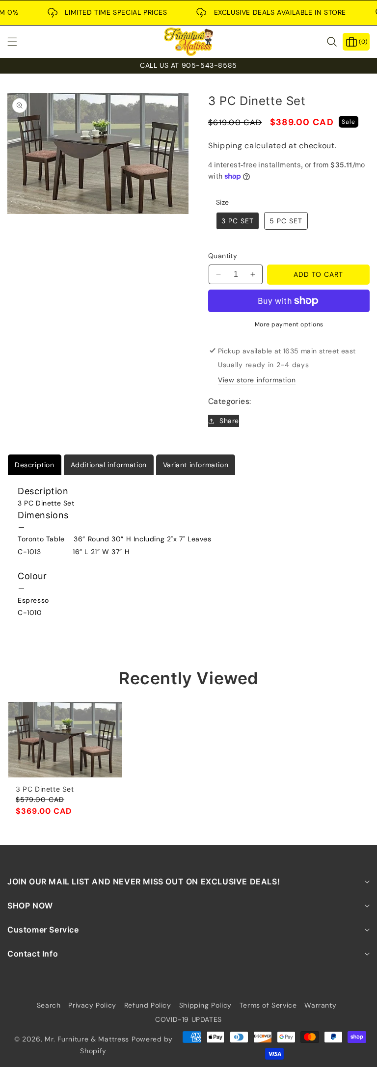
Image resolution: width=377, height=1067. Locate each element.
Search (49, 1005)
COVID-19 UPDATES (188, 1019)
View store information (257, 379)
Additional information (109, 464)
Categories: (229, 401)
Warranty (320, 1005)
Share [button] (229, 420)
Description (34, 464)
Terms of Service (268, 1005)
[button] (18, 42)
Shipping (225, 145)
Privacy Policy (92, 1005)
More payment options (289, 324)
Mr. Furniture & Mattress (87, 1039)
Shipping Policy (205, 1005)
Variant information (195, 464)
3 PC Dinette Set (45, 789)
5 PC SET (285, 220)
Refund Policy (147, 1005)
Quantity (222, 255)
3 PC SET (237, 220)
